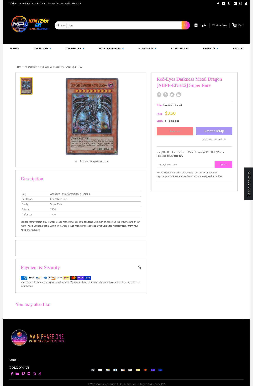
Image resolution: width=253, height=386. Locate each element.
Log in (203, 25)
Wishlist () (219, 25)
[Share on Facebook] (159, 94)
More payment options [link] (214, 139)
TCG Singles (74, 48)
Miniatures (146, 48)
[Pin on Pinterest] (165, 94)
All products (31, 66)
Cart (241, 25)
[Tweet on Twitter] (172, 94)
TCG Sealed (41, 48)
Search (13, 360)
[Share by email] (178, 94)
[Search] (186, 25)
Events (14, 48)
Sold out (175, 131)
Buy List (238, 48)
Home (18, 66)
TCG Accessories (110, 48)
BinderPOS (160, 384)
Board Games (180, 48)
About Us (210, 48)
